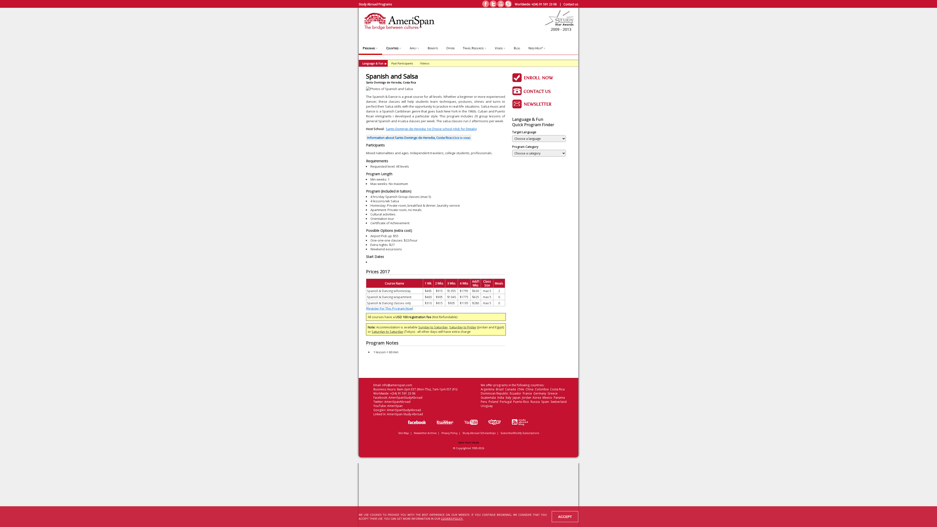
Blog (517, 48)
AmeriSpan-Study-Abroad (405, 414)
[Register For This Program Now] (389, 308)
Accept (565, 517)
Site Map (403, 433)
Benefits (433, 48)
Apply (414, 48)
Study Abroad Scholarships (479, 433)
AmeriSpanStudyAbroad (405, 397)
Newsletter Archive (425, 433)
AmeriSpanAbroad (397, 402)
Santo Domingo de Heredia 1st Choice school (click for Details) (431, 129)
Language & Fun (374, 63)
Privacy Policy (449, 433)
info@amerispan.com (397, 385)
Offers (450, 48)
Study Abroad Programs (375, 4)
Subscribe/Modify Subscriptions (519, 433)
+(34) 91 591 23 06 (544, 4)
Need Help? (537, 48)
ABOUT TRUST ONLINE (468, 443)
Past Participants (402, 63)
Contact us (570, 4)
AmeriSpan (395, 406)
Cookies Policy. (452, 518)
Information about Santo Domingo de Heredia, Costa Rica (418, 137)
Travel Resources (475, 48)
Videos (500, 48)
